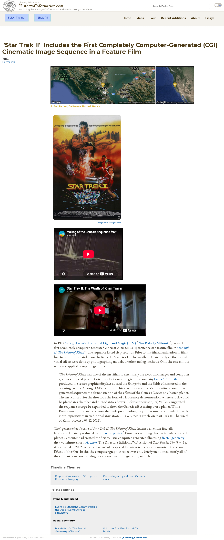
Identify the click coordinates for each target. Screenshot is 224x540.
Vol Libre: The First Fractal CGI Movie (121, 530)
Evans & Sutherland (168, 378)
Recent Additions (173, 18)
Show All (42, 17)
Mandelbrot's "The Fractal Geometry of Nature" (70, 530)
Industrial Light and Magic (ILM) (112, 343)
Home (127, 18)
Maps (140, 18)
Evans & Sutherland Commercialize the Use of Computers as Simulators (76, 509)
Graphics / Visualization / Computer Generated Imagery (76, 478)
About (195, 18)
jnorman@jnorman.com (134, 538)
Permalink (8, 62)
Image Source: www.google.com (109, 223)
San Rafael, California (154, 343)
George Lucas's (75, 343)
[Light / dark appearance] (218, 5)
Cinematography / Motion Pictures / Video (124, 478)
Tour (152, 18)
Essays (209, 18)
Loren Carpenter (110, 433)
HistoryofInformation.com (55, 5)
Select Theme (16, 17)
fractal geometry (173, 437)
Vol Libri (91, 442)
